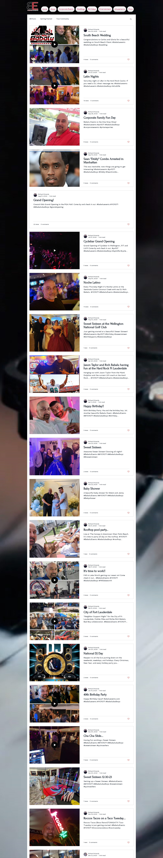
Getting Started (46, 19)
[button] (131, 19)
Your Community (62, 19)
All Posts (32, 19)
